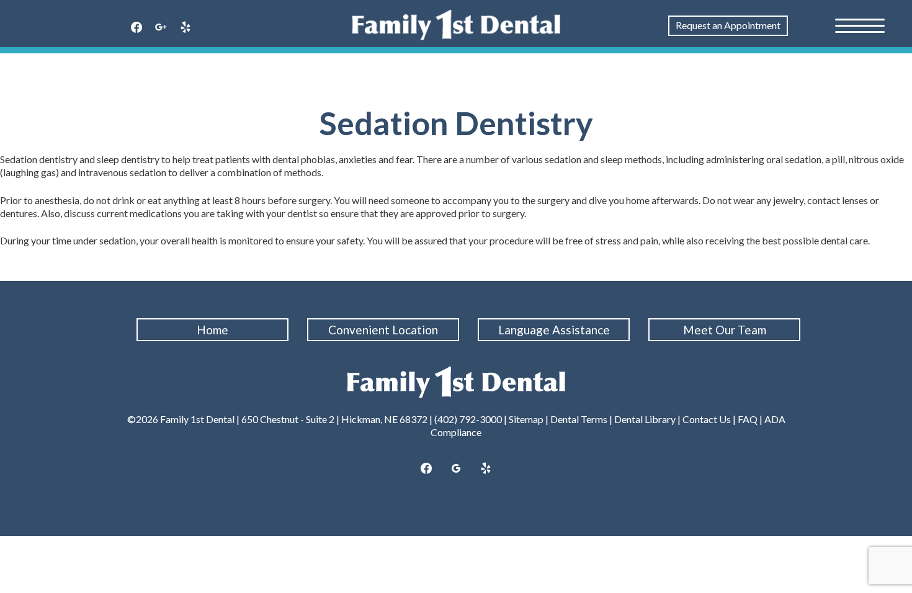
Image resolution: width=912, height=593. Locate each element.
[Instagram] (161, 28)
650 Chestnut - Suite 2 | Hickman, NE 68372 (334, 419)
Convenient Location (383, 330)
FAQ (748, 419)
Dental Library (645, 419)
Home (212, 330)
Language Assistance (554, 330)
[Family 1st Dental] (456, 24)
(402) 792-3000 (468, 419)
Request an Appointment (728, 25)
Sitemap (526, 419)
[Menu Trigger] (860, 25)
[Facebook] (136, 28)
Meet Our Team (724, 330)
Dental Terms (578, 419)
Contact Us (706, 419)
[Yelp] (185, 28)
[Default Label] (486, 469)
